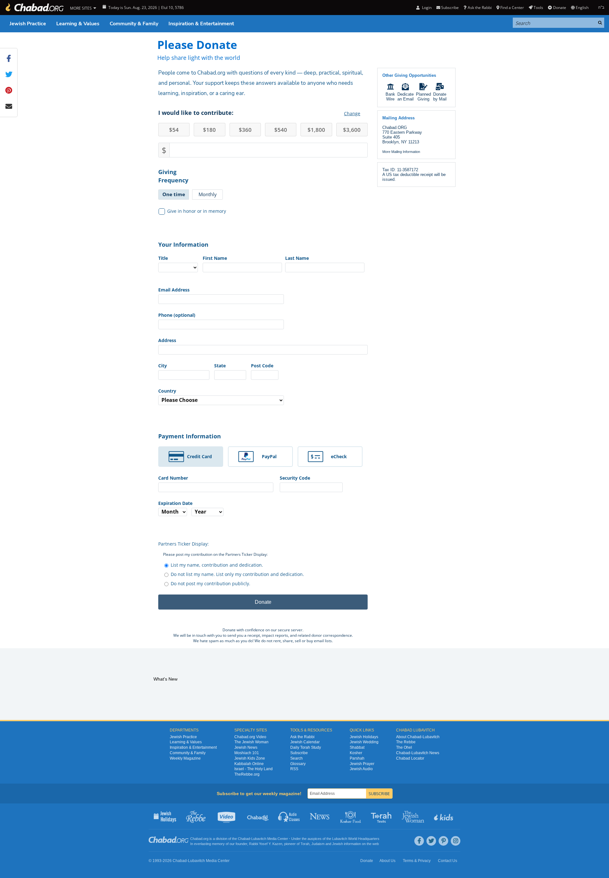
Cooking (351, 816)
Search (296, 758)
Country (167, 391)
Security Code (295, 478)
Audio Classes (289, 816)
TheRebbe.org (247, 774)
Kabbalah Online (249, 764)
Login (426, 7)
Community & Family (134, 23)
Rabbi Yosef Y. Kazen (265, 844)
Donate (559, 7)
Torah (305, 844)
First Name (215, 258)
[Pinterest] (443, 841)
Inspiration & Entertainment (201, 23)
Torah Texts (382, 816)
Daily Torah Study (305, 747)
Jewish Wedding (364, 742)
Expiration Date (175, 503)
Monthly (208, 194)
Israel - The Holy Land (253, 769)
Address (167, 340)
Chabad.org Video (250, 737)
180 (209, 129)
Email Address (174, 290)
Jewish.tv (227, 816)
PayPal (269, 456)
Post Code (262, 366)
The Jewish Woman (251, 742)
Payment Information (189, 436)
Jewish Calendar (305, 742)
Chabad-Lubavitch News (417, 753)
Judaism (317, 844)
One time (173, 194)
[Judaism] (34, 7)
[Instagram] (455, 841)
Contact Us (447, 860)
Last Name (297, 258)
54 (174, 129)
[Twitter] (431, 841)
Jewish (337, 844)
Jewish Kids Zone (249, 758)
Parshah (357, 758)
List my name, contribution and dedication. (217, 565)
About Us (387, 860)
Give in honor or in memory (196, 211)
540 (280, 129)
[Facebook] (419, 841)
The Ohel (404, 747)
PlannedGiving (423, 96)
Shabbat (357, 747)
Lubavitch (258, 839)
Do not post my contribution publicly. (210, 583)
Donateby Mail (440, 96)
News (320, 816)
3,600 (352, 129)
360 (245, 129)
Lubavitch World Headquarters (355, 839)
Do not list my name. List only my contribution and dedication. (237, 574)
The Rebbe (406, 742)
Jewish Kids (444, 816)
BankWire (390, 96)
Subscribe (299, 753)
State (220, 366)
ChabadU (258, 816)
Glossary (298, 764)
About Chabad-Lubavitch (418, 737)
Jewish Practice (28, 23)
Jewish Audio (361, 769)
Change (352, 113)
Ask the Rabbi (479, 7)
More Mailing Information (401, 152)
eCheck (339, 456)
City (162, 366)
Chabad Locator (410, 758)
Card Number (173, 478)
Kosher (356, 753)
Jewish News (245, 747)
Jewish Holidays (364, 737)
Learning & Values (77, 23)
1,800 (316, 129)
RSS (294, 769)
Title (163, 258)
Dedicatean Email (405, 96)
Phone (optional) (176, 315)
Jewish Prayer (362, 764)
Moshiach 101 (246, 753)
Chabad (244, 839)
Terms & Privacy (417, 860)
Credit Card (199, 456)
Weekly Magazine (185, 758)
